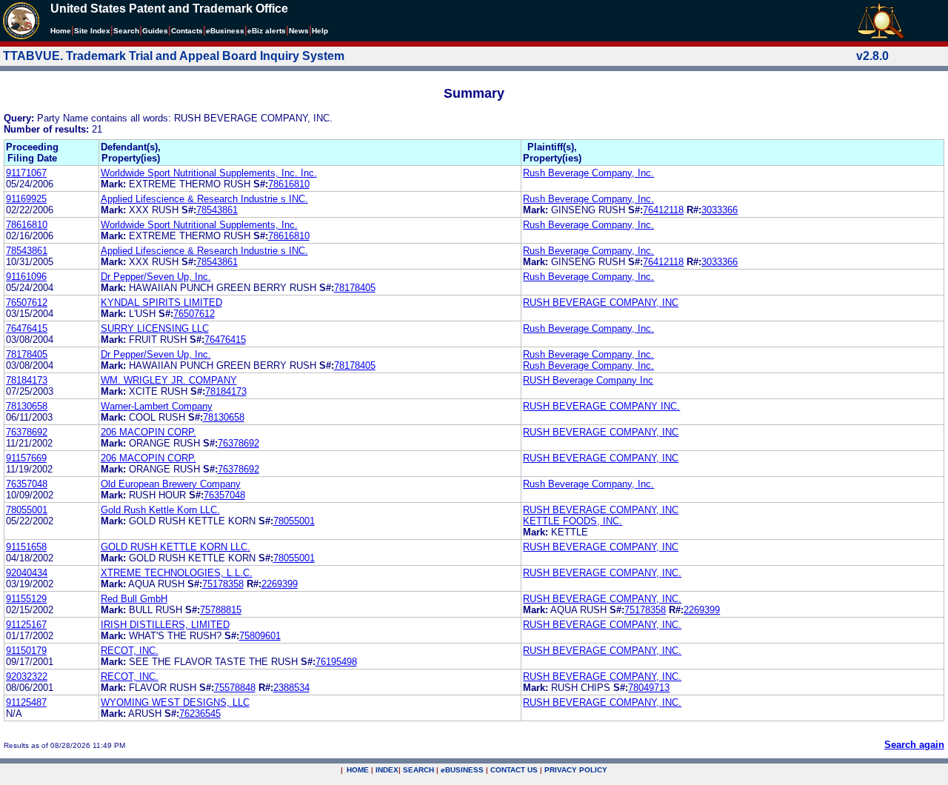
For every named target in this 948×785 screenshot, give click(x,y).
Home (60, 31)
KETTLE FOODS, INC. (572, 521)
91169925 (26, 198)
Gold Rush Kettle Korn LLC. (160, 509)
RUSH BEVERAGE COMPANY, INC (600, 302)
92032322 (26, 676)
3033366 (719, 210)
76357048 (26, 484)
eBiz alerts (266, 31)
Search (126, 31)
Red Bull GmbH (134, 598)
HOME (358, 770)
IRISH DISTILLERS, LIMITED (165, 624)
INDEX (386, 770)
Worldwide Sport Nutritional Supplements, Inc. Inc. (209, 172)
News (299, 31)
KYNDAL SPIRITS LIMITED (161, 302)
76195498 (336, 661)
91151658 (26, 546)
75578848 (235, 687)
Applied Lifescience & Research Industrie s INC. (204, 198)
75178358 (223, 583)
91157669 (26, 458)
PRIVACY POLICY (575, 770)
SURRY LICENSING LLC (155, 328)
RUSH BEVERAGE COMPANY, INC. (602, 572)
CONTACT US (514, 770)
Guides (155, 31)
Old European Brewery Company (171, 484)
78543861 (217, 210)
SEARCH (418, 770)
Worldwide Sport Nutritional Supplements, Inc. (199, 224)
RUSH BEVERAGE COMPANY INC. (601, 406)
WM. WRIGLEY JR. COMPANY (169, 380)
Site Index (92, 31)
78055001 (26, 509)
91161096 (26, 276)
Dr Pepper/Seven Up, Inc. (156, 276)
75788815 (220, 609)
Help (320, 31)
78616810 (289, 184)
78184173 (26, 380)
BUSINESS (462, 770)
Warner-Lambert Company (157, 406)
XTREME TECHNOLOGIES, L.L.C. (177, 572)
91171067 (26, 172)
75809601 (260, 635)
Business (225, 31)
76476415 (26, 328)
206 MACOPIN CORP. (148, 432)
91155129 (26, 598)
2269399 (279, 583)
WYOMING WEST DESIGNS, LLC (175, 702)
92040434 (26, 572)
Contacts (187, 31)
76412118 (663, 210)
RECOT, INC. (129, 650)
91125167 (26, 624)
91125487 (26, 702)
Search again (914, 744)
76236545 (200, 713)
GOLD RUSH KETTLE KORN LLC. (175, 546)
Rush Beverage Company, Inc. (588, 172)
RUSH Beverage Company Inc (588, 380)
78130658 (26, 406)
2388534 (291, 687)
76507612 (26, 302)
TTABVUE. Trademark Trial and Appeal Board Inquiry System (173, 56)
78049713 (649, 687)
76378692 (26, 432)
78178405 (354, 287)
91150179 (26, 650)
